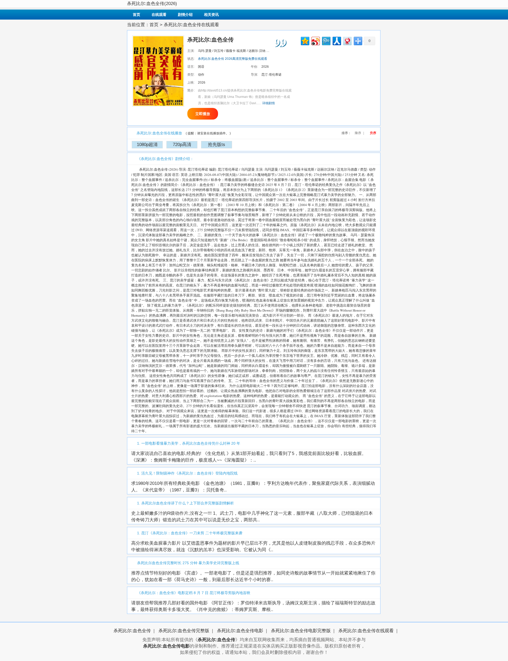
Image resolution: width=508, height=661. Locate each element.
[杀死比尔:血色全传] (158, 70)
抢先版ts (216, 144)
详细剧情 (268, 103)
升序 (373, 133)
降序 (358, 133)
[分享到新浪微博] (315, 40)
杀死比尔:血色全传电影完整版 (301, 630)
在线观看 (159, 14)
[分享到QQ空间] (305, 40)
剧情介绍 (185, 14)
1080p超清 (147, 144)
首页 (136, 14)
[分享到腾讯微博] (326, 40)
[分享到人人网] (336, 40)
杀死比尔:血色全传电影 (240, 630)
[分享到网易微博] (347, 40)
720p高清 (182, 144)
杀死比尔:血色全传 (132, 630)
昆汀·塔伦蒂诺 (271, 74)
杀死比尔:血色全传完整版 (183, 630)
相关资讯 (211, 14)
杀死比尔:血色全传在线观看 (366, 630)
